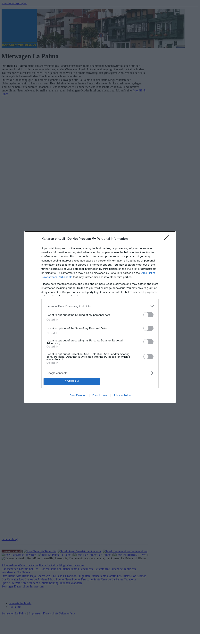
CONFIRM (72, 381)
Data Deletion (78, 395)
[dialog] (100, 317)
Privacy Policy (122, 395)
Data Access (100, 395)
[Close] (167, 239)
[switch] (148, 314)
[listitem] (100, 306)
